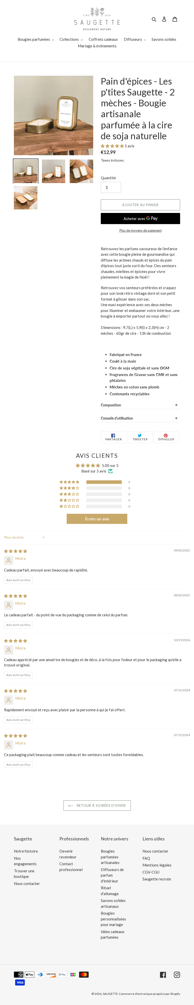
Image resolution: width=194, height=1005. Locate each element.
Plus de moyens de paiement (140, 230)
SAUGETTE (110, 994)
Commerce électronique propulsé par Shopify (149, 994)
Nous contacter (27, 883)
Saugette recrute (156, 879)
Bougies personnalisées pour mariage (113, 919)
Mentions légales (157, 865)
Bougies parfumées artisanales (110, 857)
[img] (15, 551)
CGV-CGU (150, 872)
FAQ (146, 858)
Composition (111, 405)
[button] (113, 146)
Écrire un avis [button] (97, 518)
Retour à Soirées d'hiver (101, 805)
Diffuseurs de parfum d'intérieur (112, 875)
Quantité (108, 177)
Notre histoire (26, 851)
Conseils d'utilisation (117, 418)
